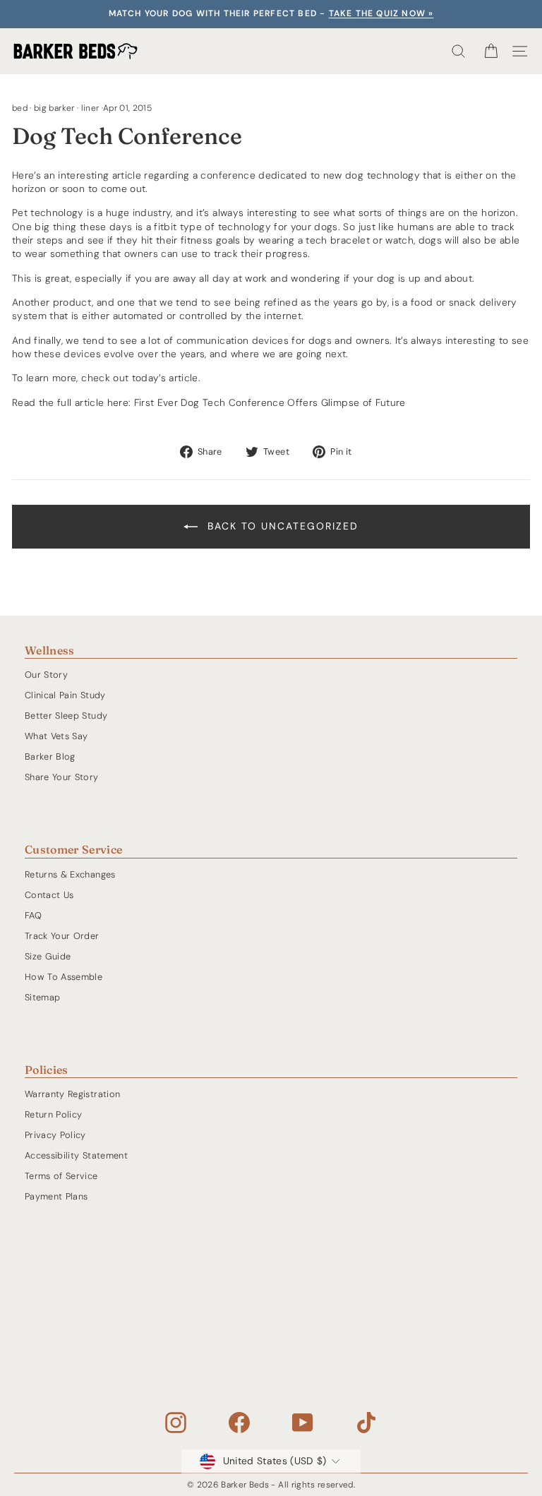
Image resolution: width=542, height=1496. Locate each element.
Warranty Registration (72, 1094)
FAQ (33, 915)
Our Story (46, 675)
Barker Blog (50, 756)
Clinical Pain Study (65, 695)
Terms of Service (61, 1176)
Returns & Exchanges (70, 874)
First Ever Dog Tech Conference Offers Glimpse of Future (270, 402)
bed (20, 108)
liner (90, 108)
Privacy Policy (55, 1135)
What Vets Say (56, 736)
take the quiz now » (381, 13)
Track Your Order (62, 936)
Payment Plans (56, 1196)
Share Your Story (62, 777)
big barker (54, 108)
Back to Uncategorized (281, 526)
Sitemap (42, 997)
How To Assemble (63, 977)
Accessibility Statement (76, 1155)
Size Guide (48, 956)
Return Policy (54, 1114)
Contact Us (49, 895)
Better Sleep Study (66, 716)
